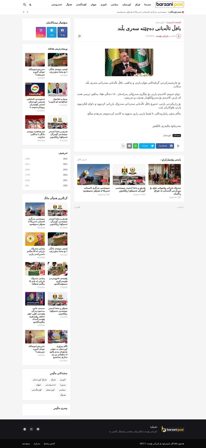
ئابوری (104, 4)
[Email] (129, 146)
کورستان (126, 4)
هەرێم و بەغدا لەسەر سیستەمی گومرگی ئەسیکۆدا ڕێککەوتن (130, 189)
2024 (46, 175)
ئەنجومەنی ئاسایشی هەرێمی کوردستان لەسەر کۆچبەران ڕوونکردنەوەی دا (36, 103)
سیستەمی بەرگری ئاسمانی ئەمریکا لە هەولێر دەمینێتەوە (142, 12)
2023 (46, 169)
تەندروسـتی (50, 385)
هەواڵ (69, 4)
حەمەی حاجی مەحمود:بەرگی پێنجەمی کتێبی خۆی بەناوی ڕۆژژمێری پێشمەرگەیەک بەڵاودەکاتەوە (36, 315)
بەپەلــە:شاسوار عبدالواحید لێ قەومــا (58, 100)
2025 (46, 180)
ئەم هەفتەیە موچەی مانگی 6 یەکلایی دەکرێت (36, 134)
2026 (46, 185)
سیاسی (114, 4)
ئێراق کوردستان (40, 379)
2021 (46, 159)
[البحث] (24, 4)
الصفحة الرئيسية (173, 22)
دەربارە (37, 443)
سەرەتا (147, 4)
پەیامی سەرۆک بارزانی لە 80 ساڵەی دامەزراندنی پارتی (36, 251)
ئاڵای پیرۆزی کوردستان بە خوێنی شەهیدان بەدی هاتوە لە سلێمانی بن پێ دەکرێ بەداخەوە (58, 351)
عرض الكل (82, 160)
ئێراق (137, 4)
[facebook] (38, 429)
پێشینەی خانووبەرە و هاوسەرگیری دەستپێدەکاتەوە (58, 281)
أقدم (78, 207)
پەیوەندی (26, 443)
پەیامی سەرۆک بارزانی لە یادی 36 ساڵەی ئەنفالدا (37, 281)
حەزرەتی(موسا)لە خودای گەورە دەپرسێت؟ (37, 72)
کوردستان (159, 22)
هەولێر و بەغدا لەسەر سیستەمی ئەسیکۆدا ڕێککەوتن (57, 311)
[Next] (23, 12)
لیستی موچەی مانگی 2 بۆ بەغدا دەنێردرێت (58, 70)
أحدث (179, 207)
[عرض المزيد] (123, 146)
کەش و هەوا (49, 443)
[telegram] (24, 429)
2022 (46, 164)
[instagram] (31, 429)
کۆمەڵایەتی (81, 4)
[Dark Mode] (30, 4)
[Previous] (27, 12)
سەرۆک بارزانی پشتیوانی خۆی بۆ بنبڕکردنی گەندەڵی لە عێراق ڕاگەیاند (165, 191)
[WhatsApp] (135, 146)
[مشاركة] (79, 36)
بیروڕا (63, 385)
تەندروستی (56, 4)
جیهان (93, 4)
